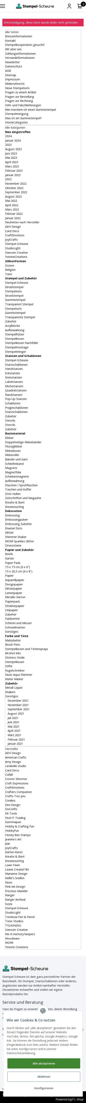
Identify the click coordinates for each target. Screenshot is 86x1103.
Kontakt (10, 40)
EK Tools (11, 813)
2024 (8, 136)
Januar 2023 (13, 175)
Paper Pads (12, 563)
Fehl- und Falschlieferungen (23, 105)
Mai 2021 (13, 726)
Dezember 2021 (18, 700)
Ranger (10, 895)
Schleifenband (14, 464)
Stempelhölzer (14, 334)
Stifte (8, 666)
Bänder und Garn (16, 459)
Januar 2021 (15, 744)
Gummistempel (15, 300)
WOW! (9, 942)
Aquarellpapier (14, 580)
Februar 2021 (16, 739)
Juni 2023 (11, 153)
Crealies (10, 800)
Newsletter (12, 62)
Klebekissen (13, 451)
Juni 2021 (13, 722)
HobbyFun (12, 830)
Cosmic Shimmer (16, 779)
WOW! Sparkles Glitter (19, 541)
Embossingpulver (16, 519)
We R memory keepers (20, 934)
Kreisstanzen (13, 377)
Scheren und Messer (18, 623)
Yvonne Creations (16, 947)
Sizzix (8, 904)
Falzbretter (12, 618)
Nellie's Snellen (14, 878)
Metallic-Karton (15, 597)
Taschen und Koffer (18, 489)
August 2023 (13, 149)
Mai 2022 (11, 201)
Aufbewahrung (14, 330)
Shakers (10, 692)
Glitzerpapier (13, 588)
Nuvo (8, 882)
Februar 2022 (14, 214)
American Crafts (15, 757)
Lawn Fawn (12, 865)
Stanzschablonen (16, 364)
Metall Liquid (13, 687)
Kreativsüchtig (14, 507)
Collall (9, 774)
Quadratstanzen (16, 390)
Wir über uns (13, 49)
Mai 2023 (11, 158)
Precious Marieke (16, 891)
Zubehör (10, 321)
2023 (8, 145)
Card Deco (12, 231)
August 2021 (15, 713)
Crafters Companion (18, 792)
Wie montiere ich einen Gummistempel (30, 109)
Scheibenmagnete (17, 476)
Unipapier (11, 610)
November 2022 (15, 183)
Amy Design (13, 762)
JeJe (7, 843)
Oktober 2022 (14, 188)
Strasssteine (13, 545)
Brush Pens (12, 644)
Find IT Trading (15, 818)
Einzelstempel (14, 287)
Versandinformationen (20, 58)
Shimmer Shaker (15, 537)
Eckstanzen (12, 373)
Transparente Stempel (20, 317)
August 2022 (13, 196)
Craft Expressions (16, 783)
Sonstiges (11, 631)
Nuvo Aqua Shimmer (18, 675)
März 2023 (12, 166)
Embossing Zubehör (18, 524)
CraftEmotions (14, 235)
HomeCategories (16, 122)
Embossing (12, 515)
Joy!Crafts (11, 239)
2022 (8, 179)
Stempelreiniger (15, 352)
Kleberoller (12, 455)
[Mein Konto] (69, 6)
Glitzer (9, 532)
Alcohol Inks (13, 653)
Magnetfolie (13, 472)
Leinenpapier (13, 593)
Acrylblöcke (12, 326)
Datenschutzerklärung (21, 1053)
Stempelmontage (16, 347)
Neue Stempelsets (17, 88)
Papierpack (12, 601)
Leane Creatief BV (17, 869)
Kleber (9, 438)
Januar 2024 (13, 140)
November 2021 (18, 705)
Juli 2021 (12, 718)
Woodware (12, 938)
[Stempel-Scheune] (35, 6)
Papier (9, 575)
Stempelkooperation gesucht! (24, 45)
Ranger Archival (15, 899)
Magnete (11, 468)
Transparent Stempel (19, 304)
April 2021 (14, 731)
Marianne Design (16, 874)
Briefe (9, 554)
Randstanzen (13, 395)
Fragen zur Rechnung (19, 101)
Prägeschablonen (16, 408)
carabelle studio (15, 766)
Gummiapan (13, 822)
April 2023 (11, 162)
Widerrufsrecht (15, 84)
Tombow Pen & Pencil (20, 917)
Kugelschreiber (15, 670)
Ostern (9, 265)
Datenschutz (13, 66)
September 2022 (16, 192)
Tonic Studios (14, 921)
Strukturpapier (14, 606)
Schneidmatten (15, 627)
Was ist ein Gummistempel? (23, 118)
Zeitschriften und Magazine (23, 498)
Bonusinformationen (18, 36)
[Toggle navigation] (2, 6)
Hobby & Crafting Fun (19, 826)
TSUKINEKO (13, 925)
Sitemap (10, 75)
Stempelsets (13, 291)
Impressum (12, 79)
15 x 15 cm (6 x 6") (17, 567)
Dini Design (12, 805)
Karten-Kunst (14, 852)
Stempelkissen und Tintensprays (26, 649)
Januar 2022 (13, 218)
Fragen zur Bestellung (19, 96)
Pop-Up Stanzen (16, 399)
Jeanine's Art (13, 839)
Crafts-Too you (15, 796)
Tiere (8, 274)
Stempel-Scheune (16, 244)
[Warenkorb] (79, 6)
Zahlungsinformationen (20, 53)
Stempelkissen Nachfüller (21, 343)
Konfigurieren (43, 1088)
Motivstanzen (14, 386)
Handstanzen (14, 369)
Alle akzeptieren (44, 1063)
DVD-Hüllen (13, 494)
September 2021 (18, 709)
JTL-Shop (77, 1099)
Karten (9, 558)
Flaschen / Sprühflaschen (21, 485)
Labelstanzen (14, 382)
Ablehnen (43, 1076)
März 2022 (12, 209)
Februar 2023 (14, 170)
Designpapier (14, 584)
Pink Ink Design (15, 886)
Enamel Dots (13, 528)
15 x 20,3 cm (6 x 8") (18, 571)
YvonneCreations (16, 257)
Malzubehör (13, 640)
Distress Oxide (15, 657)
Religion (10, 270)
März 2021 (14, 735)
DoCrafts (11, 809)
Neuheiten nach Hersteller (22, 222)
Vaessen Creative (16, 252)
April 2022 (11, 205)
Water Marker (14, 679)
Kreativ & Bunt (15, 502)
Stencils (10, 420)
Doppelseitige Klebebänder (23, 442)
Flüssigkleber (13, 446)
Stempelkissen (14, 339)
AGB (8, 71)
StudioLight (13, 248)
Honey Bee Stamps (18, 835)
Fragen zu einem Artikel (20, 92)
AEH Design (13, 226)
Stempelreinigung (16, 114)
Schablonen (12, 403)
